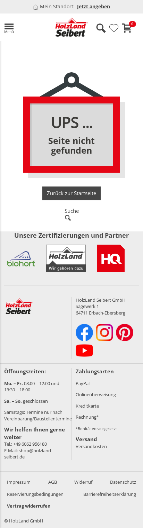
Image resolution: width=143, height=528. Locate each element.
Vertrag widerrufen (29, 506)
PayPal (83, 383)
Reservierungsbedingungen (35, 494)
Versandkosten (91, 446)
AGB (52, 482)
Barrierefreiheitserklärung (109, 494)
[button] (24, 27)
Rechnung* (87, 417)
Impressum (19, 482)
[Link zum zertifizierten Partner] (21, 258)
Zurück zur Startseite (71, 193)
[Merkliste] (114, 28)
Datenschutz (123, 482)
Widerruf (83, 482)
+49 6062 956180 (30, 444)
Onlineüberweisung (96, 394)
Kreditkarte (87, 406)
